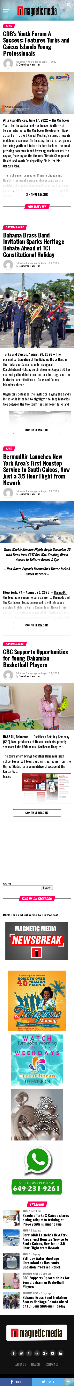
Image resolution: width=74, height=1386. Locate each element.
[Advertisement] (28, 850)
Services (35, 1364)
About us (20, 1364)
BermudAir (60, 592)
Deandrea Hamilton (29, 64)
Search (7, 884)
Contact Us (52, 1364)
